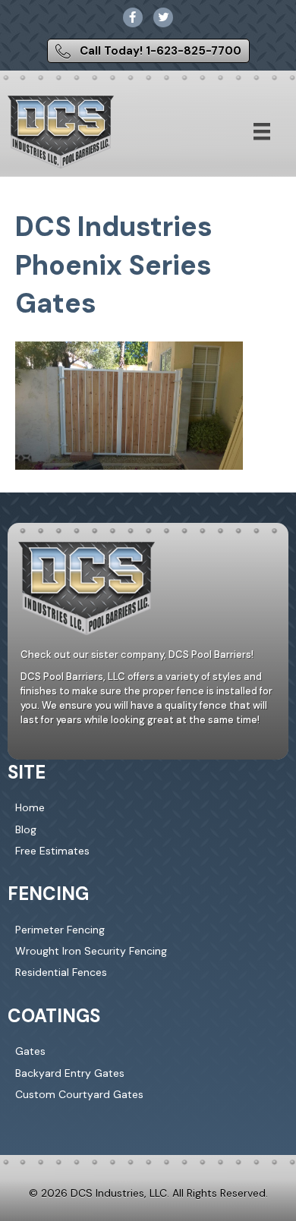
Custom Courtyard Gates (79, 1094)
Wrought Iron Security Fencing (91, 951)
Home (30, 807)
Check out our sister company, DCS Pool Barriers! (136, 654)
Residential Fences (61, 972)
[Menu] (262, 131)
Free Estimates (52, 851)
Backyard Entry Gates (69, 1073)
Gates (30, 1051)
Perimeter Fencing (60, 929)
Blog (25, 829)
